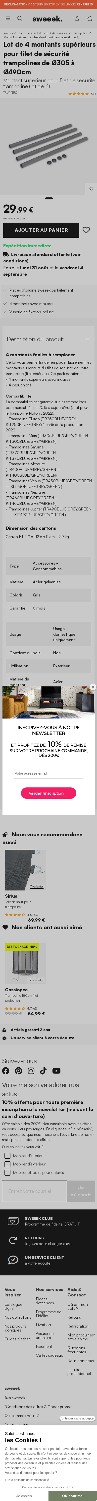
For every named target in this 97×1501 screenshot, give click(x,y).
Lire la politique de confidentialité (27, 1480)
